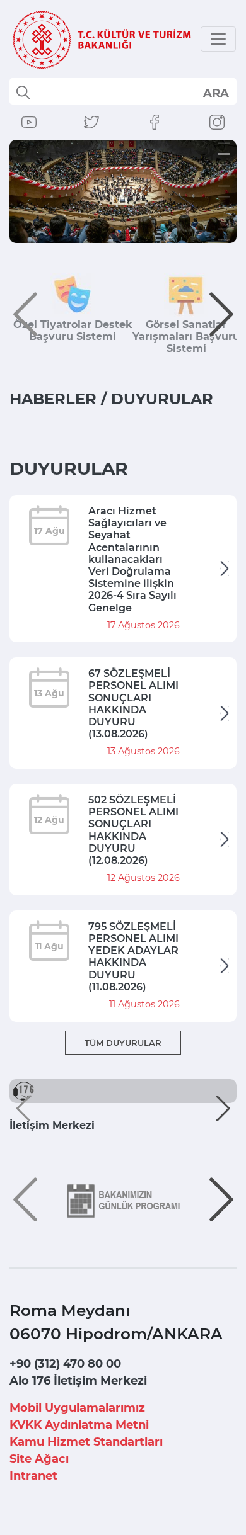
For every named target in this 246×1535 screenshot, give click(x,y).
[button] (25, 314)
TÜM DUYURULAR (123, 1043)
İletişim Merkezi (52, 1125)
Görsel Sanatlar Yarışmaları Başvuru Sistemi (186, 336)
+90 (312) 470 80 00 (65, 1364)
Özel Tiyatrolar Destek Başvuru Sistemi (72, 331)
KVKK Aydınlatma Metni (79, 1425)
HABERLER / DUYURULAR (111, 399)
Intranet (33, 1476)
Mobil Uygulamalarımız (77, 1408)
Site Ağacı (39, 1459)
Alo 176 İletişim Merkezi (78, 1381)
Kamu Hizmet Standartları (86, 1442)
